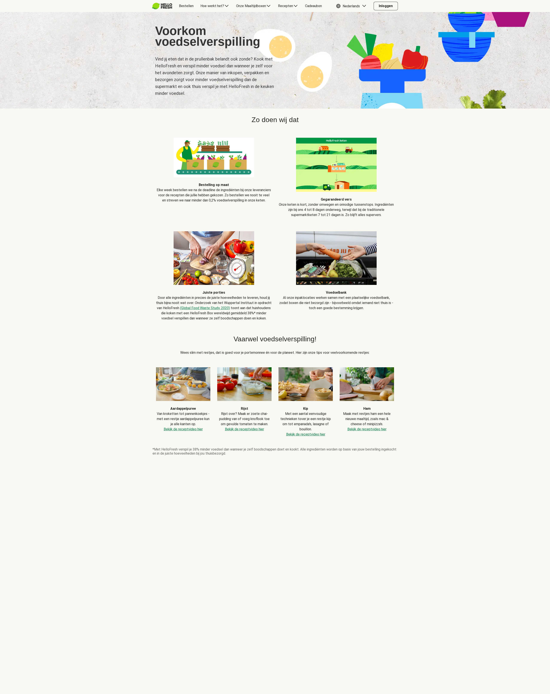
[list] (275, 398)
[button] (352, 6)
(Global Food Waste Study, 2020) (205, 308)
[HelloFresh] (162, 6)
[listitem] (214, 174)
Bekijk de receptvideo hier (183, 429)
